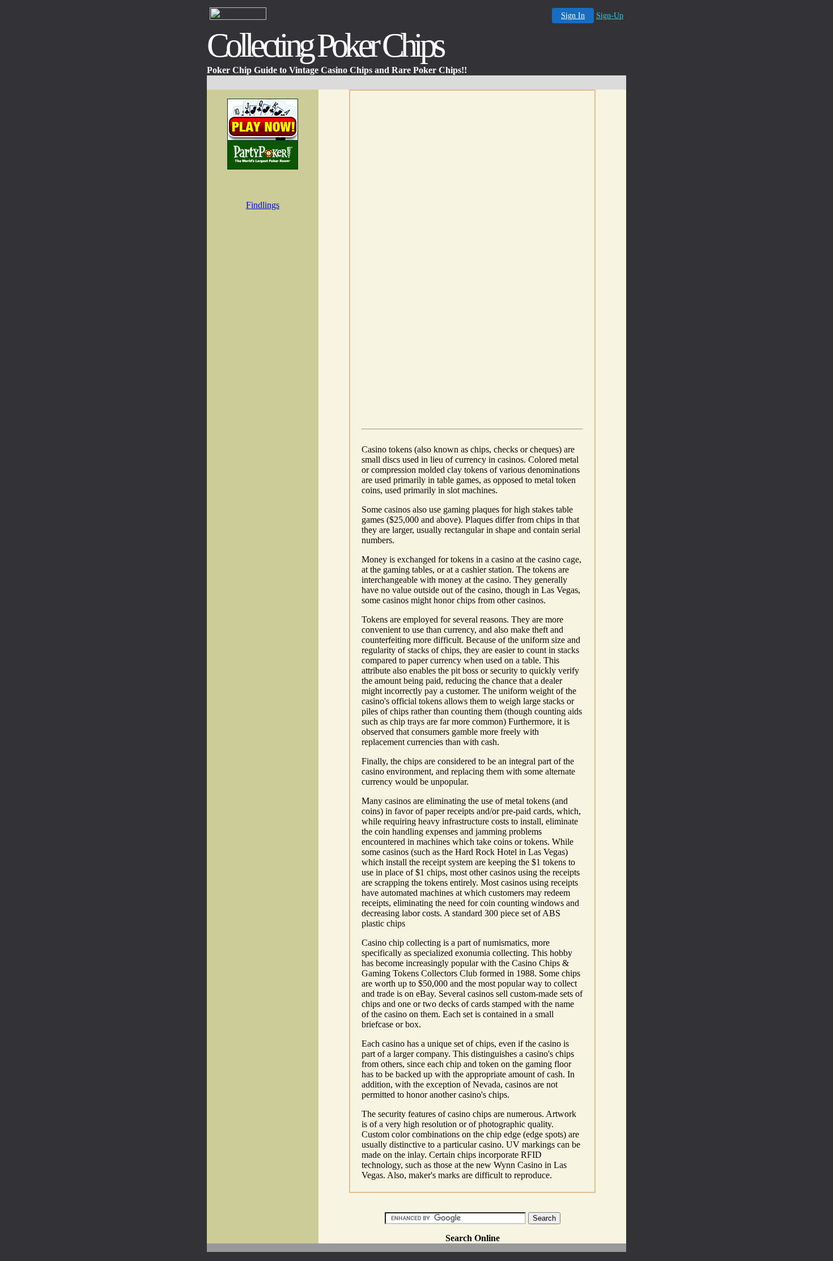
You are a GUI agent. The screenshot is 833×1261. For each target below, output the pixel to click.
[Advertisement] (416, 82)
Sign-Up (609, 15)
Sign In (573, 15)
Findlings (262, 205)
